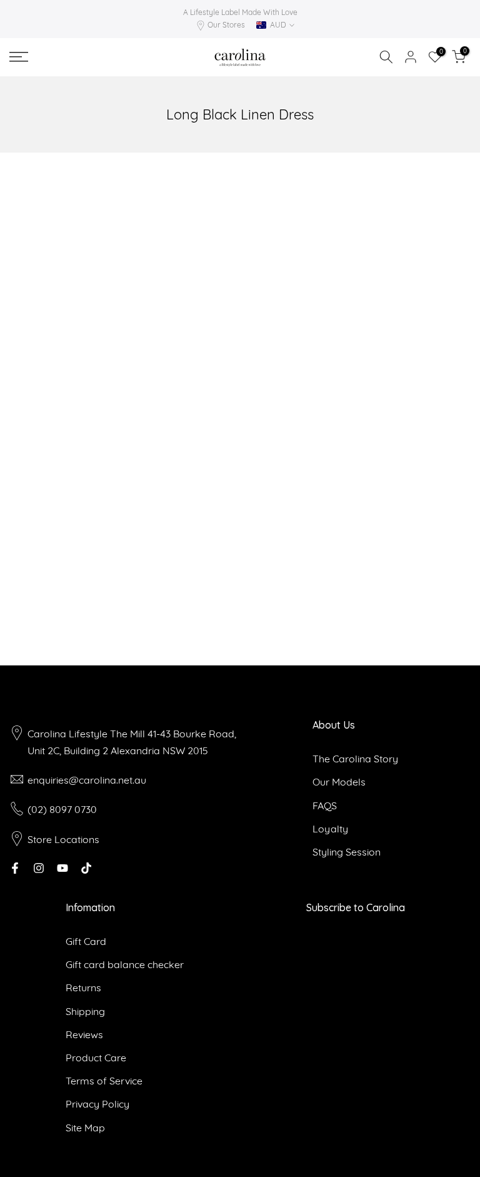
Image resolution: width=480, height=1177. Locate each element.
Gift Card (86, 941)
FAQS (324, 805)
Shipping (85, 1011)
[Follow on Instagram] (38, 868)
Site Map (85, 1127)
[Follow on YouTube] (62, 868)
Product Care (96, 1057)
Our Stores (226, 24)
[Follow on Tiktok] (86, 868)
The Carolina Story (355, 758)
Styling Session (346, 852)
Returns (83, 987)
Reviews (84, 1034)
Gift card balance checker (125, 964)
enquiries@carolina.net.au (87, 780)
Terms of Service (104, 1080)
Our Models (339, 781)
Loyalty (330, 828)
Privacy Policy (97, 1104)
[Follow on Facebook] (15, 868)
